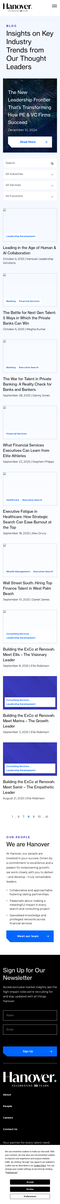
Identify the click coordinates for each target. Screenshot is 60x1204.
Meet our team (28, 936)
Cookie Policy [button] (40, 1165)
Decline (30, 1189)
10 (39, 816)
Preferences (30, 1196)
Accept (30, 1182)
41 (47, 816)
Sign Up (28, 1051)
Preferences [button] (11, 1172)
